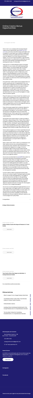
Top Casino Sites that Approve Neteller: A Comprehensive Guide (14, 274)
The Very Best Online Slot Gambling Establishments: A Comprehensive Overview (15, 312)
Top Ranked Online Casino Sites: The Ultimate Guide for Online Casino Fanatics (15, 299)
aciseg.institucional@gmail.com (22, 1)
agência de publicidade (18, 393)
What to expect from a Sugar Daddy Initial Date (16, 295)
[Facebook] (15, 395)
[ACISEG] (16, 12)
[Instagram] (17, 395)
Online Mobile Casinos (9, 303)
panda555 (20, 157)
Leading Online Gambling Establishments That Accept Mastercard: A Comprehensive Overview (16, 308)
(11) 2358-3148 (8, 1)
